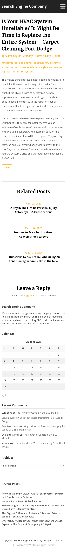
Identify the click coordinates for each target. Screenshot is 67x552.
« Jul (4, 395)
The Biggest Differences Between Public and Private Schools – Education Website (31, 515)
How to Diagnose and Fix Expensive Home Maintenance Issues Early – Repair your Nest (33, 507)
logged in (29, 295)
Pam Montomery (11, 426)
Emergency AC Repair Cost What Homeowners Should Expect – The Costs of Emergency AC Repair (32, 522)
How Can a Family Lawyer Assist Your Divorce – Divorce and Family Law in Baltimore (32, 495)
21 (41, 373)
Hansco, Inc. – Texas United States (21, 501)
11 (14, 367)
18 (14, 373)
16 (59, 367)
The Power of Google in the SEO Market (37, 412)
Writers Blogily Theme (41, 544)
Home (7, 167)
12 (23, 367)
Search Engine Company (24, 6)
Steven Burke (9, 417)
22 (50, 373)
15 (50, 367)
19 (23, 373)
